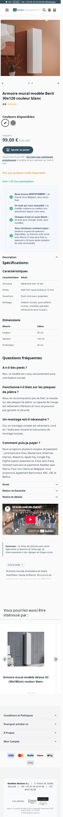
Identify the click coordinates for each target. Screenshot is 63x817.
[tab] (26, 693)
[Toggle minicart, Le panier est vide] (54, 10)
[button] (30, 715)
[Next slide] (55, 659)
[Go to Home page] (26, 10)
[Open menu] (7, 10)
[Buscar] (44, 10)
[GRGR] (13, 123)
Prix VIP (24, 140)
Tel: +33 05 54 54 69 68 (32, 1)
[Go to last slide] (4, 659)
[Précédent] (3, 83)
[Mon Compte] (49, 10)
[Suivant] (58, 83)
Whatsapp (50, 1)
